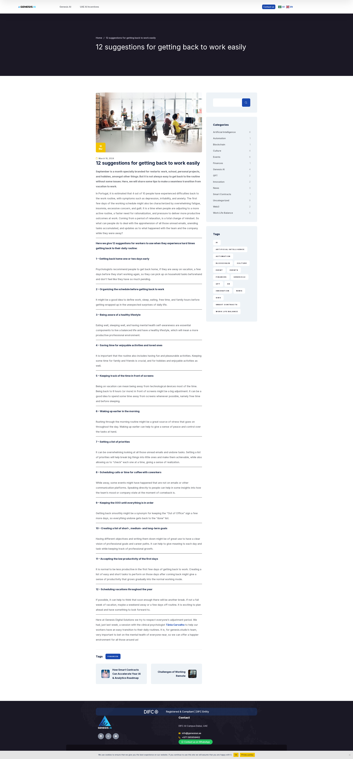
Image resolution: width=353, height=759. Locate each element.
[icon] (101, 736)
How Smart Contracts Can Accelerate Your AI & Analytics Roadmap (126, 673)
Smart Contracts (222, 194)
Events (216, 157)
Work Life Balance (223, 212)
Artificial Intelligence (224, 132)
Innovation (218, 181)
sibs (218, 298)
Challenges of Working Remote (171, 673)
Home (99, 37)
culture (242, 263)
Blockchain (219, 144)
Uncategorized (221, 200)
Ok (236, 755)
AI (217, 242)
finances (113, 656)
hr (228, 284)
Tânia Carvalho (175, 624)
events (234, 270)
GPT (215, 175)
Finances (218, 163)
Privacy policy (247, 755)
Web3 (216, 206)
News (216, 188)
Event (219, 270)
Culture (217, 150)
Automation (219, 138)
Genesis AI (219, 169)
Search (246, 102)
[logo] (27, 6)
